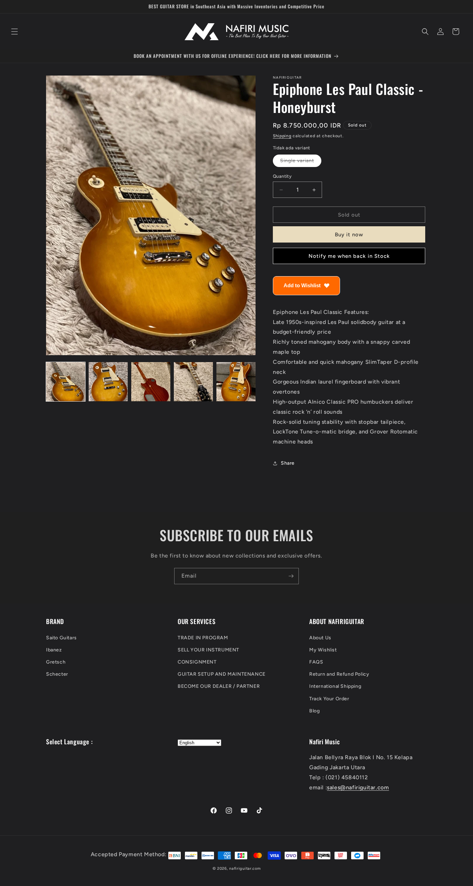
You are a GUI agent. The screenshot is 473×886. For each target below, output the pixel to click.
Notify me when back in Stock (349, 256)
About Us (320, 637)
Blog (314, 711)
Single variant (300, 162)
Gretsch (55, 662)
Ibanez (54, 650)
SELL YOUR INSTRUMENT (208, 650)
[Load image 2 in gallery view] (108, 381)
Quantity (282, 176)
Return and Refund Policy (339, 674)
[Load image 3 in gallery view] (150, 381)
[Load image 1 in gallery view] (65, 381)
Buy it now (349, 235)
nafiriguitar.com (244, 868)
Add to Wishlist (302, 286)
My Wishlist (323, 650)
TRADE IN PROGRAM (203, 637)
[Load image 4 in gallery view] (193, 381)
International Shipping (335, 686)
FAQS (316, 662)
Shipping (282, 135)
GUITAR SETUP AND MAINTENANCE (222, 674)
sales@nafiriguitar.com (358, 787)
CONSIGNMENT (197, 662)
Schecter (57, 674)
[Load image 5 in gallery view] (236, 381)
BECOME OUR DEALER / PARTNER (219, 686)
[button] (14, 31)
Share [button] (288, 463)
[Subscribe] (290, 576)
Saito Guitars (61, 637)
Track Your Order (329, 698)
